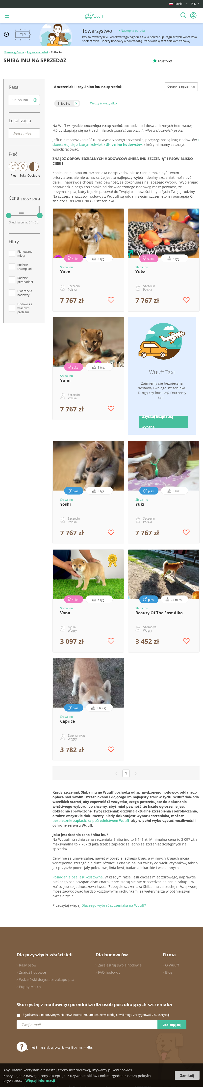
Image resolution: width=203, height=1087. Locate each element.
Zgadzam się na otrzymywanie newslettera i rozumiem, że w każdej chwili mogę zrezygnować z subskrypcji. (96, 1015)
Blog (168, 972)
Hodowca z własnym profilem (24, 308)
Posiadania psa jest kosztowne (77, 877)
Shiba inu (64, 103)
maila (87, 1047)
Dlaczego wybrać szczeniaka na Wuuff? (113, 905)
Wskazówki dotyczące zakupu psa (46, 979)
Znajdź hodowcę (32, 972)
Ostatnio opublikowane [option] (184, 87)
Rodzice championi (24, 267)
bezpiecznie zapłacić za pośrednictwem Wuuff (90, 820)
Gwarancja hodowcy (24, 293)
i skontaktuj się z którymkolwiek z (125, 142)
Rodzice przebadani (25, 280)
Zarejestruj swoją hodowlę (120, 965)
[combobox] (24, 100)
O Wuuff (172, 965)
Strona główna (14, 52)
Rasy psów (27, 965)
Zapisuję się (172, 1025)
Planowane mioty (24, 253)
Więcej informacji (40, 1080)
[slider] (8, 215)
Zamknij (187, 1075)
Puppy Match (30, 986)
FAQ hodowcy (109, 972)
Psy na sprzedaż (37, 52)
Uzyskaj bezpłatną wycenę (157, 422)
